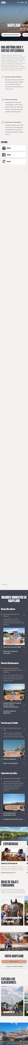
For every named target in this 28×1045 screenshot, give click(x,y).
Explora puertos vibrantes (11, 34)
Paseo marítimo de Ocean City (12, 729)
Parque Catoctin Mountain (12, 778)
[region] (14, 377)
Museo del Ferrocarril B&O (12, 647)
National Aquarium (9, 759)
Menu (22, 2)
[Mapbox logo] (4, 584)
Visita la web (13, 961)
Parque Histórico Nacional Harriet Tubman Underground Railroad (12, 705)
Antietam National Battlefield (9, 712)
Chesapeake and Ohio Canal (12, 819)
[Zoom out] (25, 171)
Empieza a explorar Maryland (15, 966)
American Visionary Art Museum (11, 615)
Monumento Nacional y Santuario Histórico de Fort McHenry (12, 670)
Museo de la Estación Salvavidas (10, 652)
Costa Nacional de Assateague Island (9, 814)
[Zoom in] (25, 169)
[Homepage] (3, 3)
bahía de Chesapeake (10, 763)
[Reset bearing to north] (25, 173)
